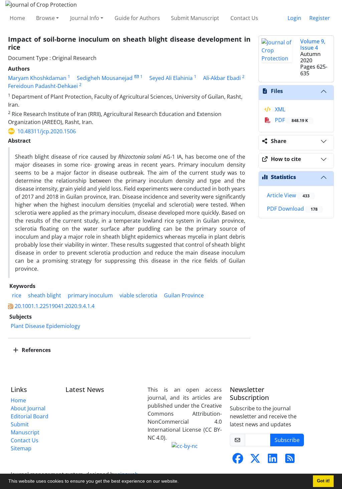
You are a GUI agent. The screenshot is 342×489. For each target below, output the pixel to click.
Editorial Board (29, 416)
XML (279, 109)
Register (319, 18)
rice (16, 295)
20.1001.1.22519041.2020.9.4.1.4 (55, 306)
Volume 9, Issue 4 (312, 44)
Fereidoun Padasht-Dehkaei (43, 86)
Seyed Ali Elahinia (171, 78)
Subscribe (287, 440)
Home (17, 18)
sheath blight (44, 295)
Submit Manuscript (195, 18)
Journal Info (84, 18)
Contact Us (244, 18)
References (35, 350)
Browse (45, 18)
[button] (181, 482)
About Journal (28, 408)
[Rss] (290, 460)
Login (294, 18)
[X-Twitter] (255, 460)
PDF (291, 120)
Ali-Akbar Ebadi (222, 78)
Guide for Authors (137, 18)
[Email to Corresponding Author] (136, 76)
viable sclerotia (138, 295)
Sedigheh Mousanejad (105, 78)
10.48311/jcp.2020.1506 (46, 131)
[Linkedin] (273, 460)
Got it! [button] (323, 481)
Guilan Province (184, 295)
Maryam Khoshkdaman (37, 78)
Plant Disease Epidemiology (45, 326)
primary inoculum (90, 295)
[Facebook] (238, 460)
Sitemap (21, 448)
